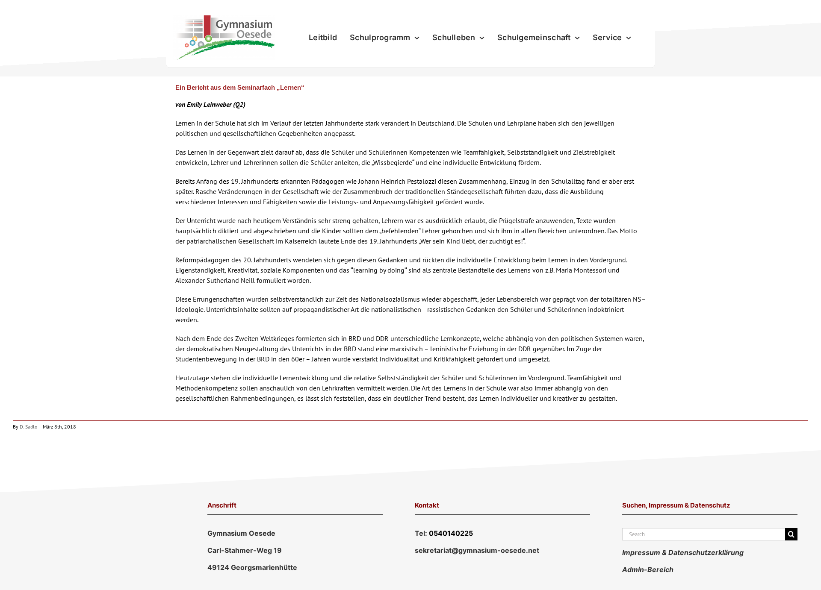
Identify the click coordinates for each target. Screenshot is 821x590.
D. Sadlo (28, 426)
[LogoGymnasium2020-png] (224, 19)
